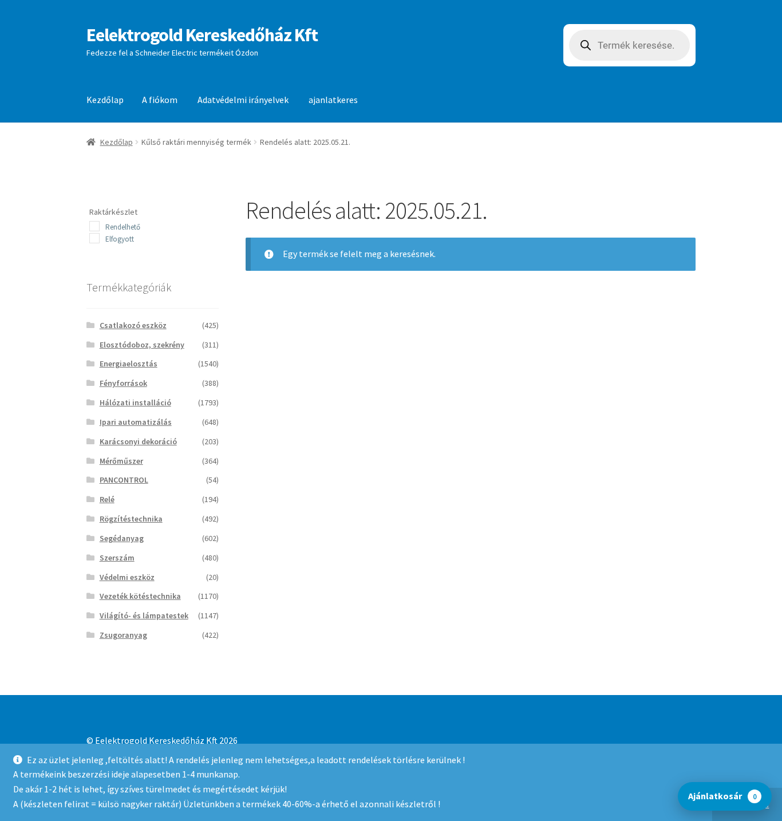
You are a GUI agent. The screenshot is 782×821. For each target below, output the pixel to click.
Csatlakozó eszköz (133, 325)
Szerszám (117, 557)
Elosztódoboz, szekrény (142, 345)
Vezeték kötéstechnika (140, 596)
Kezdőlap (105, 99)
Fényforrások (123, 383)
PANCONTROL (124, 480)
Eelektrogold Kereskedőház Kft (202, 34)
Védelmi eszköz (127, 577)
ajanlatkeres (333, 99)
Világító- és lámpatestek (144, 615)
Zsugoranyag (123, 635)
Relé (107, 499)
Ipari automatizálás (136, 422)
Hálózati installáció (135, 402)
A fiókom (159, 99)
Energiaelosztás (128, 363)
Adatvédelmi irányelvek (243, 99)
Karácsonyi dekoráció (138, 441)
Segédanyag (122, 538)
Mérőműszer (121, 461)
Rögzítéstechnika (131, 519)
